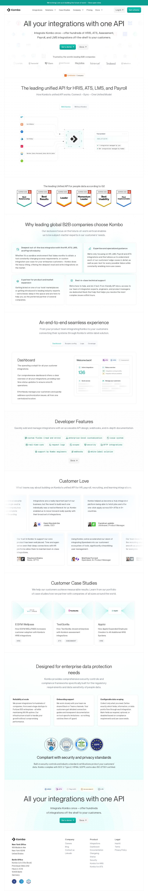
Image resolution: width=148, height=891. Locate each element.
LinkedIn (68, 853)
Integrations (95, 843)
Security (93, 860)
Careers (68, 843)
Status (93, 857)
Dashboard (94, 847)
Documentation (96, 850)
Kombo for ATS (96, 866)
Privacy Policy (120, 850)
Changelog (94, 853)
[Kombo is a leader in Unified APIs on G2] (24, 198)
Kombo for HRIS (96, 863)
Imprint (117, 843)
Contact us (69, 850)
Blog (67, 847)
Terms (117, 847)
